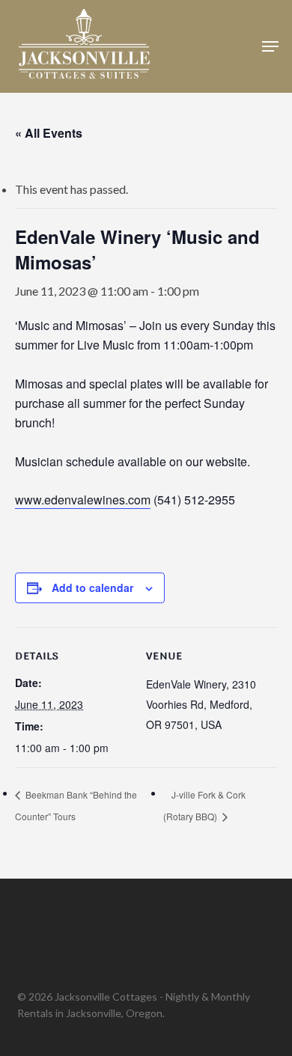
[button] (270, 46)
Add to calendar (92, 587)
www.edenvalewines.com (82, 499)
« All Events (48, 132)
